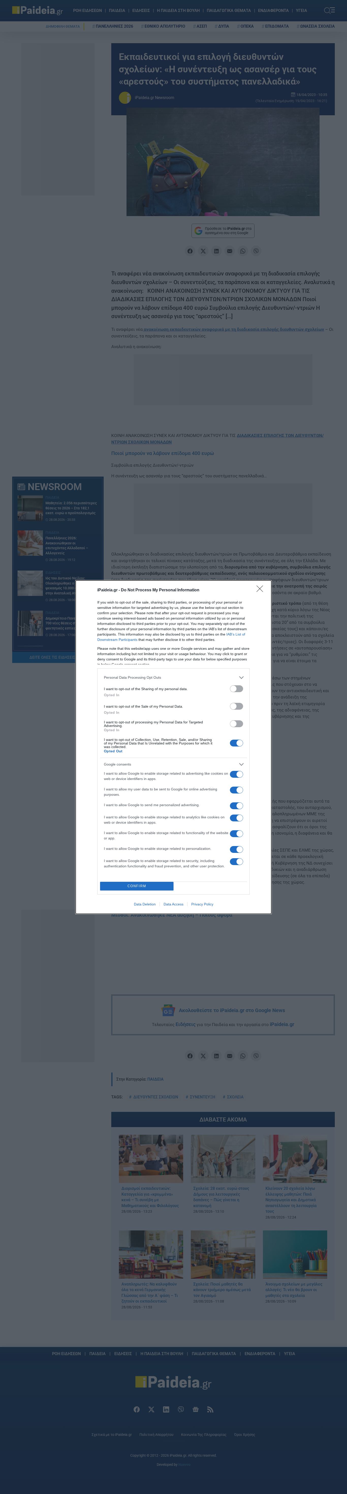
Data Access (173, 904)
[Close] (261, 590)
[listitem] (173, 677)
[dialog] (173, 747)
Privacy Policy (202, 904)
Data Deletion (145, 904)
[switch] (236, 688)
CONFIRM (137, 886)
